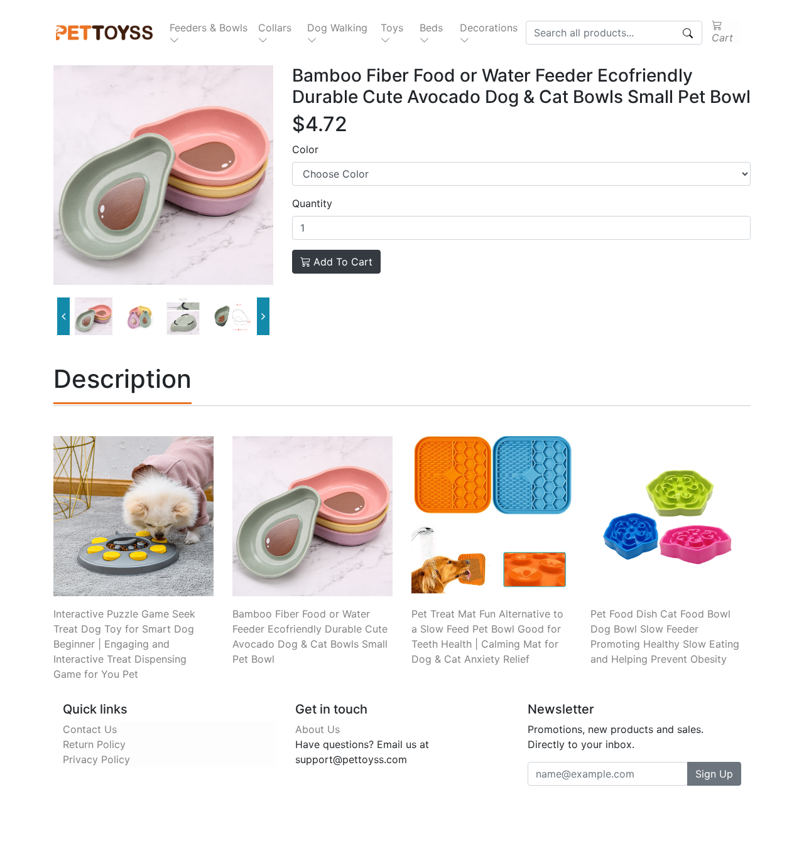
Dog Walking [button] (337, 27)
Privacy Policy (96, 759)
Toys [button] (392, 27)
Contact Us (90, 729)
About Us (317, 729)
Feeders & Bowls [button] (208, 27)
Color (305, 149)
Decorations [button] (489, 27)
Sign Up (714, 774)
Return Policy (94, 744)
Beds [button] (431, 27)
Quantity (312, 203)
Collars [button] (274, 27)
